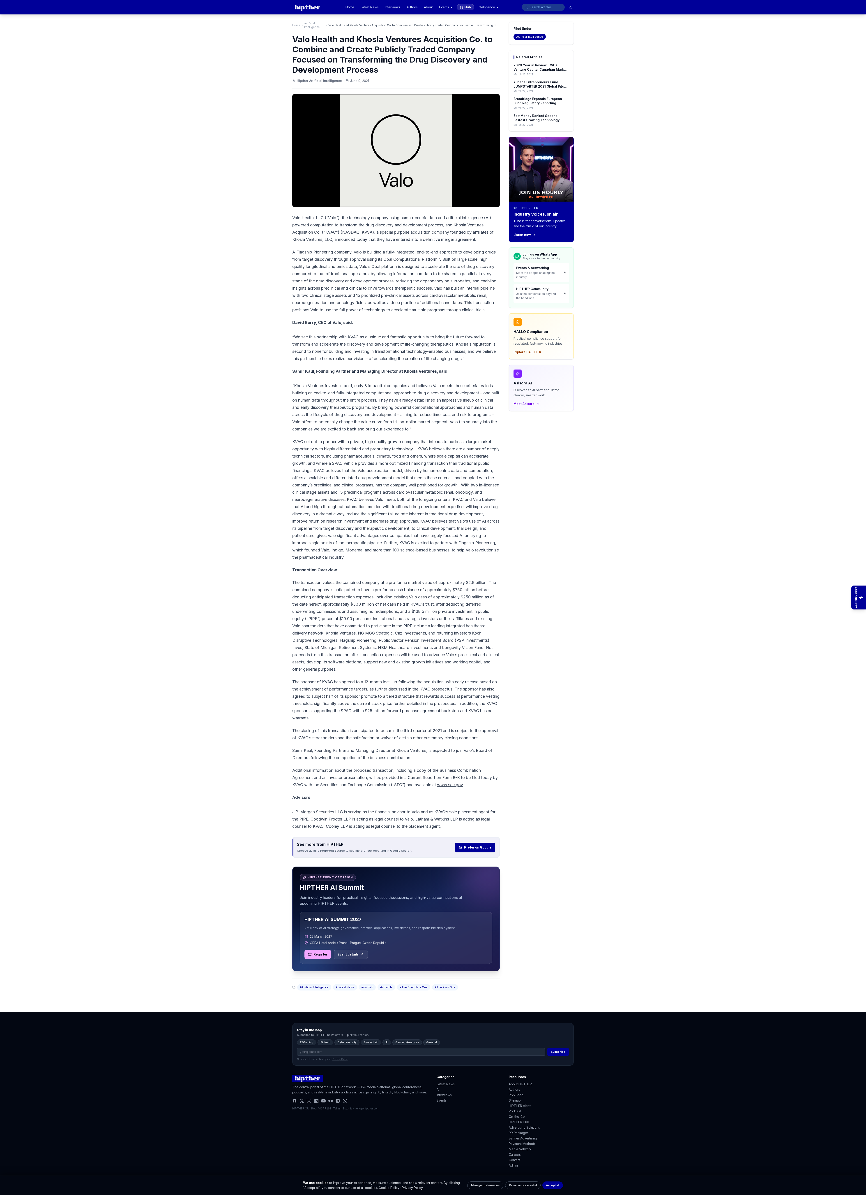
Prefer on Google (477, 847)
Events (444, 7)
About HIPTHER (520, 1084)
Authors (412, 7)
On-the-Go (517, 1116)
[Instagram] (309, 1101)
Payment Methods (522, 1144)
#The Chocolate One (414, 987)
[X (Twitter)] (301, 1101)
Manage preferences (485, 1185)
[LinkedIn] (316, 1101)
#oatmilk (367, 987)
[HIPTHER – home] (307, 7)
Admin (513, 1165)
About (428, 7)
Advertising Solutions (524, 1127)
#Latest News (345, 987)
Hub (467, 7)
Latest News (370, 7)
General (431, 1042)
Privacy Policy (412, 1188)
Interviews (392, 7)
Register (320, 954)
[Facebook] (294, 1101)
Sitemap (515, 1100)
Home (349, 7)
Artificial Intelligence (312, 25)
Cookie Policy (389, 1188)
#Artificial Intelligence (314, 987)
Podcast (515, 1111)
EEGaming (306, 1042)
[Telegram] (338, 1101)
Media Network (520, 1149)
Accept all (552, 1185)
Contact (514, 1160)
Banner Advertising (523, 1138)
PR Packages (519, 1133)
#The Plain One (445, 987)
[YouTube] (323, 1101)
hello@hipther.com (367, 1108)
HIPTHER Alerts (520, 1106)
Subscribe (558, 1051)
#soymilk (386, 987)
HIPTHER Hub (519, 1122)
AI (386, 1042)
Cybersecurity (347, 1042)
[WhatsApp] (345, 1101)
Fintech (325, 1042)
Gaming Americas (407, 1042)
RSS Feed (516, 1095)
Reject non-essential (523, 1185)
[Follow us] (570, 7)
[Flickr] (330, 1101)
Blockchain (371, 1042)
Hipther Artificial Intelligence (319, 81)
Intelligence (486, 7)
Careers (515, 1154)
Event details (348, 954)
